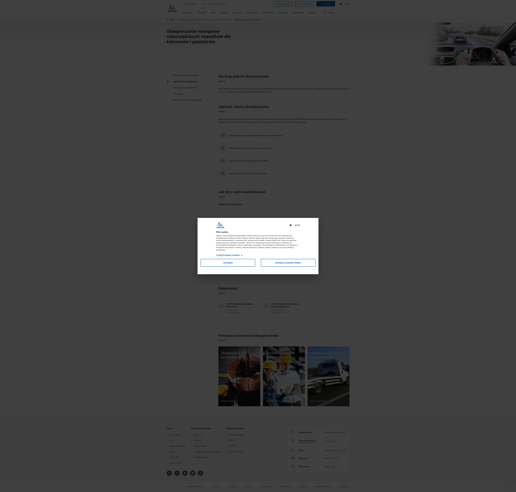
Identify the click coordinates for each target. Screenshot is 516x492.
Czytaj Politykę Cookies (228, 255)
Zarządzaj (227, 263)
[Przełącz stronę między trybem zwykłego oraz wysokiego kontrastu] (290, 225)
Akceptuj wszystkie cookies (288, 263)
